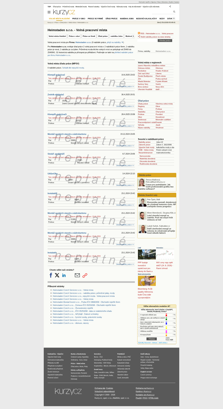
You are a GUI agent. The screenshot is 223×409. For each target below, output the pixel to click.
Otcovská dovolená (147, 161)
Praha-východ (161, 79)
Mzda (81, 366)
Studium (176, 2)
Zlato (96, 372)
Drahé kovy (98, 369)
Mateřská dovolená (147, 159)
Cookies (109, 388)
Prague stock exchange (149, 378)
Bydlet (171, 2)
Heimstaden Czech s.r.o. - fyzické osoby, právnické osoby (77, 317)
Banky (73, 354)
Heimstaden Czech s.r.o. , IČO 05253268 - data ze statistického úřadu (82, 311)
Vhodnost (159, 128)
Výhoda (141, 125)
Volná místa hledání (57, 36)
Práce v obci (74, 36)
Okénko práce (144, 175)
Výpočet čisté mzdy (146, 147)
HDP (104, 363)
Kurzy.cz (50, 22)
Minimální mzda (81, 7)
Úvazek (159, 122)
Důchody (74, 379)
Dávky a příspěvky (78, 370)
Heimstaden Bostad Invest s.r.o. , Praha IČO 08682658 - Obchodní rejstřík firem (86, 302)
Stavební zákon (122, 375)
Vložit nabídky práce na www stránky (155, 37)
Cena (147, 357)
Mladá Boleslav (144, 81)
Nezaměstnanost (145, 153)
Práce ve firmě (89, 36)
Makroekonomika (144, 274)
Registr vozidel (146, 360)
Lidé (139, 248)
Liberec (159, 73)
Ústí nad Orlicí (144, 73)
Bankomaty (81, 354)
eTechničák (150, 362)
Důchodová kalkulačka (56, 360)
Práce (56, 22)
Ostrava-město (144, 68)
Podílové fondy (107, 360)
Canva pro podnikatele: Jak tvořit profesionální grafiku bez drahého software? (156, 186)
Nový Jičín (160, 87)
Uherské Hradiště (145, 89)
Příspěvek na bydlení (55, 366)
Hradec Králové (162, 71)
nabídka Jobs (117, 36)
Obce (158, 106)
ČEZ (101, 357)
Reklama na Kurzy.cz (145, 388)
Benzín (105, 375)
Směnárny (74, 360)
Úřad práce (103, 36)
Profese (159, 109)
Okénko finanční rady (147, 195)
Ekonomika (98, 363)
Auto (142, 357)
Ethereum (112, 366)
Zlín (139, 79)
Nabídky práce (144, 142)
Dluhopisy (97, 360)
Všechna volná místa (164, 104)
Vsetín (158, 84)
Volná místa (72, 22)
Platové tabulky (93, 7)
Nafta (111, 375)
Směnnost (142, 120)
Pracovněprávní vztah (147, 122)
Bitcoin (106, 366)
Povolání (159, 114)
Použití (139, 398)
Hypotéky (85, 357)
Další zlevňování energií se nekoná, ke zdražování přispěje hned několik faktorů (161, 231)
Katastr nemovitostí (124, 360)
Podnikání (121, 354)
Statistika (141, 112)
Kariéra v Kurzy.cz (143, 391)
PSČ (129, 357)
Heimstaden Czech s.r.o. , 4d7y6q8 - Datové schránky (76, 314)
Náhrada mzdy (122, 7)
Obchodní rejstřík (144, 2)
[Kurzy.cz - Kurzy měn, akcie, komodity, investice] (64, 14)
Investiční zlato (103, 372)
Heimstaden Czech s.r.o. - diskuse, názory (71, 323)
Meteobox (165, 2)
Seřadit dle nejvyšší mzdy (73, 68)
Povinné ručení (53, 378)
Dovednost (160, 117)
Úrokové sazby (76, 357)
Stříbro (111, 372)
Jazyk (158, 125)
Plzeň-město (161, 76)
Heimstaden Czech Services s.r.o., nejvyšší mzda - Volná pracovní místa (84, 296)
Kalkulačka (52, 354)
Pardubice (142, 71)
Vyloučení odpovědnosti (105, 391)
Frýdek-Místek (161, 81)
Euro (81, 360)
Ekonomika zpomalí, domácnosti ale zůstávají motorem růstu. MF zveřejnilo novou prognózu (161, 204)
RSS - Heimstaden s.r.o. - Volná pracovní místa (159, 33)
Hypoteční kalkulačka (55, 375)
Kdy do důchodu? (135, 7)
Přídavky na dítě (53, 363)
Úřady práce (143, 104)
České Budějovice (145, 76)
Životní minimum (53, 372)
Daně (119, 378)
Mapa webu (149, 368)
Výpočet (60, 354)
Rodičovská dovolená (148, 164)
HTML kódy (153, 398)
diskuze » (155, 342)
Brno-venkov (143, 87)
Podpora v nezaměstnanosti (80, 376)
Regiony (141, 106)
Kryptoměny (98, 366)
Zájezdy (153, 2)
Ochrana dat (100, 388)
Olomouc (159, 68)
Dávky (170, 19)
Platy (86, 366)
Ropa (96, 375)
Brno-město (160, 65)
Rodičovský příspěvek (55, 369)
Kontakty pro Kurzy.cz (145, 395)
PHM (101, 375)
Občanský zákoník (123, 369)
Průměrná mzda (68, 7)
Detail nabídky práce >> (125, 86)
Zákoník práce (144, 145)
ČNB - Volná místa (146, 150)
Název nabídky (144, 128)
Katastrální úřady (123, 363)
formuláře (125, 378)
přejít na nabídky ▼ (115, 42)
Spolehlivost (154, 357)
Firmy (140, 109)
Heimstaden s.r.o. (83, 42)
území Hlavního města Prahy (150, 65)
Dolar (85, 360)
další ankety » (163, 342)
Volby (142, 368)
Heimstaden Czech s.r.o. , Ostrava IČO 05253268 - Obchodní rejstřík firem (84, 305)
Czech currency (146, 375)
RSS (145, 398)
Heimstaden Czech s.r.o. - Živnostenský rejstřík (73, 308)
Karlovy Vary (143, 84)
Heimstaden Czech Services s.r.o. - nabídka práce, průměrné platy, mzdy (84, 293)
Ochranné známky (123, 366)
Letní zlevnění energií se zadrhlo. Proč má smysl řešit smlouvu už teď (160, 217)
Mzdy (162, 19)
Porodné (84, 373)
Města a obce (122, 357)
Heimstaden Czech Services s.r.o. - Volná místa (73, 290)
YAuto (159, 2)
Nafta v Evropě (99, 378)
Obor (140, 117)
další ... (159, 89)
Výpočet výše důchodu (151, 7)
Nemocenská (144, 156)
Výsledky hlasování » (145, 342)
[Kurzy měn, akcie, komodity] (68, 392)
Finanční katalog (146, 365)
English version (146, 372)
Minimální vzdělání (163, 120)
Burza (96, 357)
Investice (159, 248)
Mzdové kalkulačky (146, 19)
